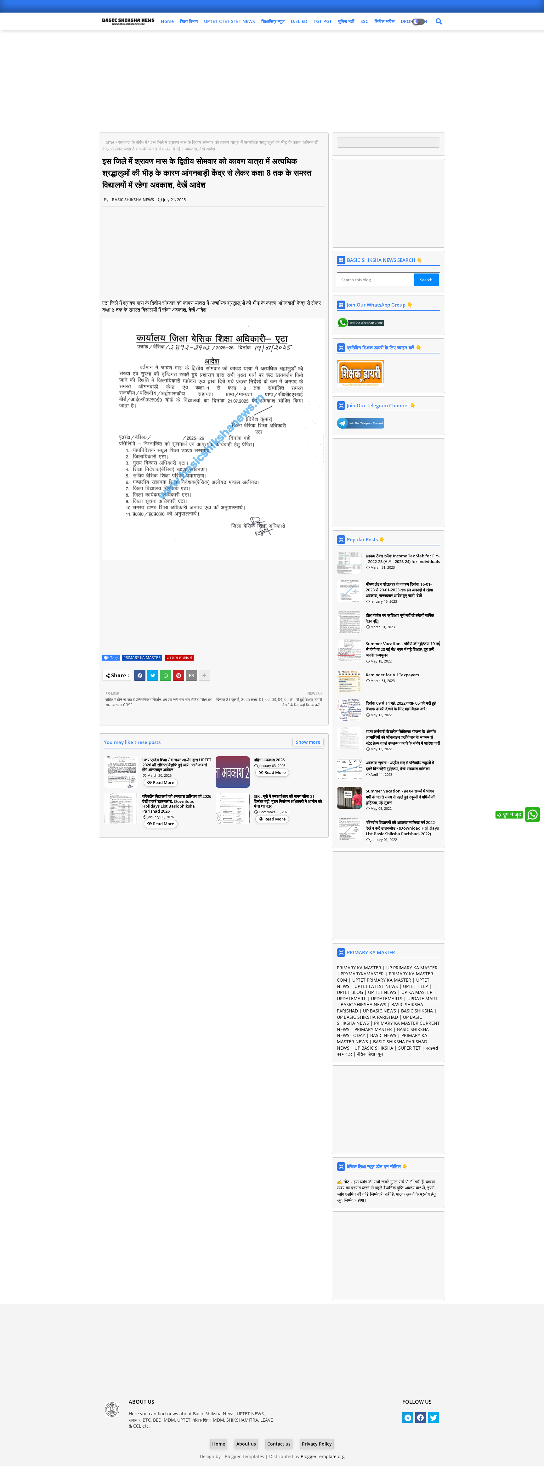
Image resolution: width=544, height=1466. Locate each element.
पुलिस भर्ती (346, 21)
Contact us (279, 1444)
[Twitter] (152, 675)
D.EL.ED (299, 21)
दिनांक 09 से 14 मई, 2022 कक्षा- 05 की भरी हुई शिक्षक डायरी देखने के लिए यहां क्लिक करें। (401, 706)
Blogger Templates (244, 1456)
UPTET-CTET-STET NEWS (229, 21)
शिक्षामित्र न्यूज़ (273, 21)
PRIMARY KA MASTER (142, 657)
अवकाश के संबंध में (132, 142)
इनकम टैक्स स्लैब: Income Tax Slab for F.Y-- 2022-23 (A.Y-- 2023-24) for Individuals (403, 558)
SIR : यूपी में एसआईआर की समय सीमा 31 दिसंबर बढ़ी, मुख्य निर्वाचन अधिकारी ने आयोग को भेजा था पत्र (288, 801)
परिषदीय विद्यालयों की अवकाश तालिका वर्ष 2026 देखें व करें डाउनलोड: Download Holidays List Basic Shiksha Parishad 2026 (176, 804)
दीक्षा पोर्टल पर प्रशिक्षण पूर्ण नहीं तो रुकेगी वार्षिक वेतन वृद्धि (400, 618)
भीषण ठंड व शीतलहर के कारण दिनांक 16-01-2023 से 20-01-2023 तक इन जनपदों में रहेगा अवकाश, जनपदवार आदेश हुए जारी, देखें (399, 589)
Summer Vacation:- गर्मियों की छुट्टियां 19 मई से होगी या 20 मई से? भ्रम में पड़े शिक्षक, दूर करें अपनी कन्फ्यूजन (403, 649)
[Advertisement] (272, 81)
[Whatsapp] (165, 675)
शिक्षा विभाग (189, 21)
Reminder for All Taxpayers (392, 675)
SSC (364, 21)
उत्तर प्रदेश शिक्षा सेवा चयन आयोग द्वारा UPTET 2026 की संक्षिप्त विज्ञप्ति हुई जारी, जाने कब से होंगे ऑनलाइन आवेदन (176, 765)
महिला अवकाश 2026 (269, 760)
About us (246, 1444)
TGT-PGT (323, 21)
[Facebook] (139, 675)
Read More (163, 782)
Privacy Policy (317, 1444)
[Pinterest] (178, 675)
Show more (308, 742)
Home (167, 21)
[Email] (191, 675)
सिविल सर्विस (384, 21)
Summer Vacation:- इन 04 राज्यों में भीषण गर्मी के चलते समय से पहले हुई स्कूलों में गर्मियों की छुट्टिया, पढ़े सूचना (400, 796)
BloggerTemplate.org (323, 1456)
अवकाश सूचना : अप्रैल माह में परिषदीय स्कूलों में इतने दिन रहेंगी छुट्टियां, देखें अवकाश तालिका (400, 765)
